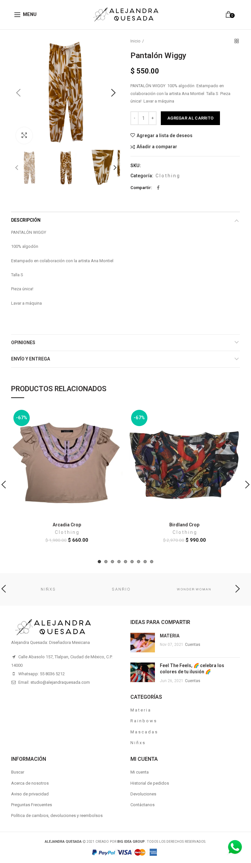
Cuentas (192, 644)
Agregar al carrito (190, 118)
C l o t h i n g (167, 175)
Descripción (26, 220)
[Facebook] (158, 188)
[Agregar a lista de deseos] (113, 416)
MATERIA (169, 635)
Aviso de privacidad (30, 793)
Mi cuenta (139, 772)
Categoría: (141, 175)
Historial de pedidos (149, 783)
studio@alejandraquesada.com (60, 682)
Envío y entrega (30, 358)
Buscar (17, 772)
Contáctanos (142, 804)
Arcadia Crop (67, 524)
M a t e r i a (140, 710)
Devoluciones (143, 793)
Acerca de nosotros (30, 783)
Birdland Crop (184, 524)
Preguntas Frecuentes (31, 804)
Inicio (135, 41)
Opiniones (23, 342)
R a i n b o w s (143, 720)
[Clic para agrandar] (24, 135)
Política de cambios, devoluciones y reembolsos (57, 815)
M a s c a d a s (143, 731)
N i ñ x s (137, 742)
